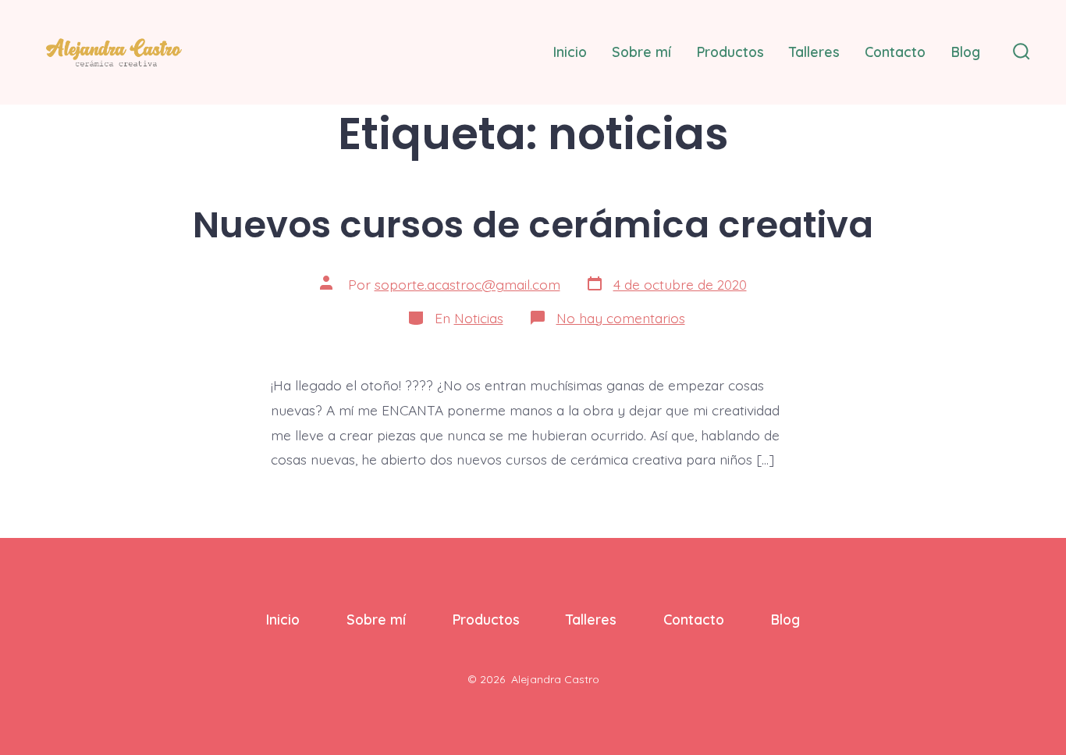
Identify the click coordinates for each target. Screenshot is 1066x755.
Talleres (814, 51)
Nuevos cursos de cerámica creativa (533, 224)
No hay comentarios (620, 317)
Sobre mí (641, 51)
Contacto (895, 51)
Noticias (478, 317)
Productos (730, 51)
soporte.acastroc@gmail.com (467, 284)
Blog (965, 51)
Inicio (570, 51)
